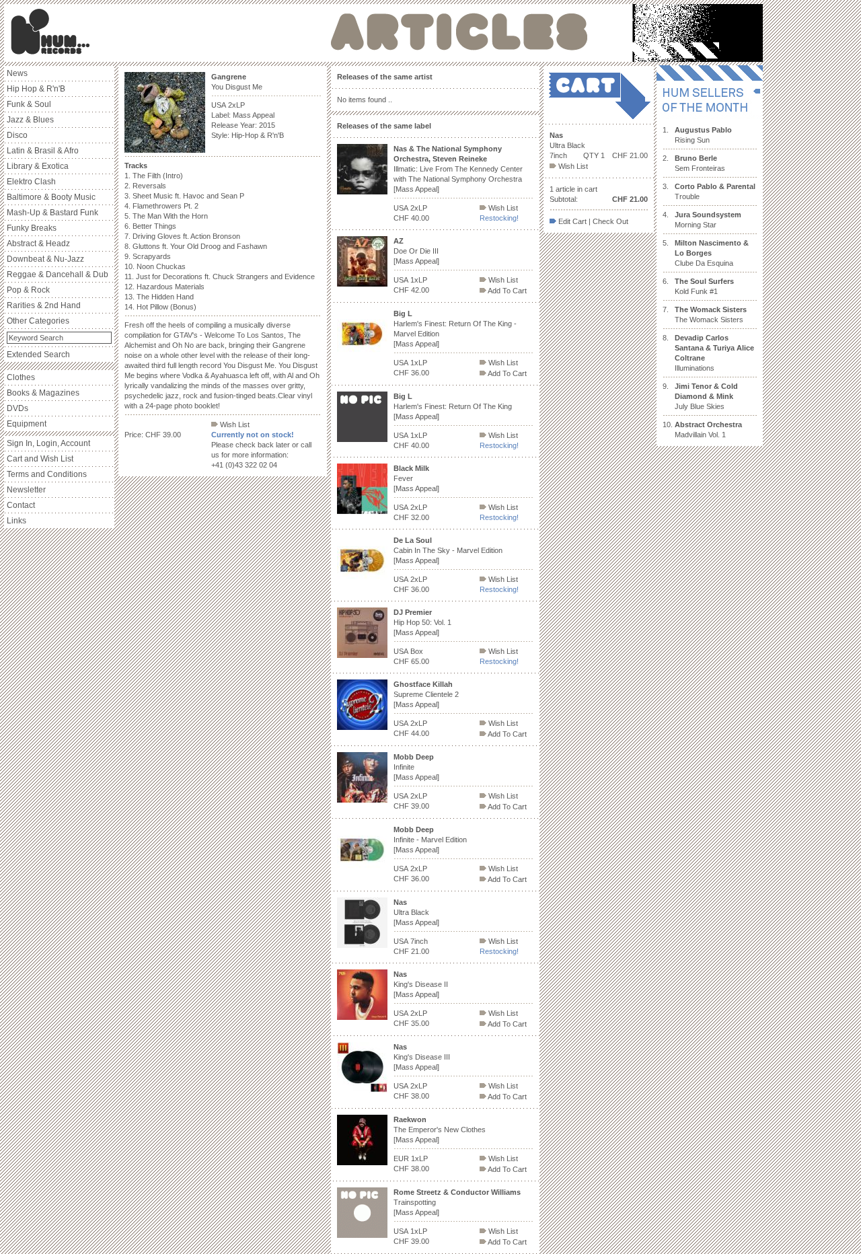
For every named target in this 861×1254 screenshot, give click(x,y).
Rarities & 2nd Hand (44, 305)
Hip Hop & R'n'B (36, 89)
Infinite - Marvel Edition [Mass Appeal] (430, 839)
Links (16, 520)
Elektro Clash (31, 181)
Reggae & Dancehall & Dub (57, 274)
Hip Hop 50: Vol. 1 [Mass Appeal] (422, 622)
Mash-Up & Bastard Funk (52, 212)
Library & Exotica (38, 166)
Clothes (21, 377)
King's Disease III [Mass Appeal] (422, 1057)
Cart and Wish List (40, 459)
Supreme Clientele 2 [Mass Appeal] (426, 694)
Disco (17, 135)
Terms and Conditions (47, 474)
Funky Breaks (32, 228)
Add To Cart (506, 291)
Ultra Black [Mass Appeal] (416, 912)
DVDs (17, 408)
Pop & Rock (28, 290)
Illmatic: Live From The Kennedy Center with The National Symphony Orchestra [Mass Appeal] (458, 169)
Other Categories (38, 321)
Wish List (234, 424)
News (17, 73)
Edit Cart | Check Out (592, 221)
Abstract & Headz (38, 243)
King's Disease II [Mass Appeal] (421, 984)
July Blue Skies (706, 396)
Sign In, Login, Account (48, 443)
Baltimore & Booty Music (51, 197)
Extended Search (38, 354)
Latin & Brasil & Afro (43, 150)
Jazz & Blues (30, 119)
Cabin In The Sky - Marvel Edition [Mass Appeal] (448, 550)
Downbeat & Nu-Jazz (45, 259)
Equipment (26, 424)
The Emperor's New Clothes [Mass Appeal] (440, 1129)
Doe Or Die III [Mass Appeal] (416, 251)
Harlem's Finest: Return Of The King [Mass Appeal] (453, 406)
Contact (21, 505)
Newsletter (26, 489)
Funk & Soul (29, 104)
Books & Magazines (43, 393)
